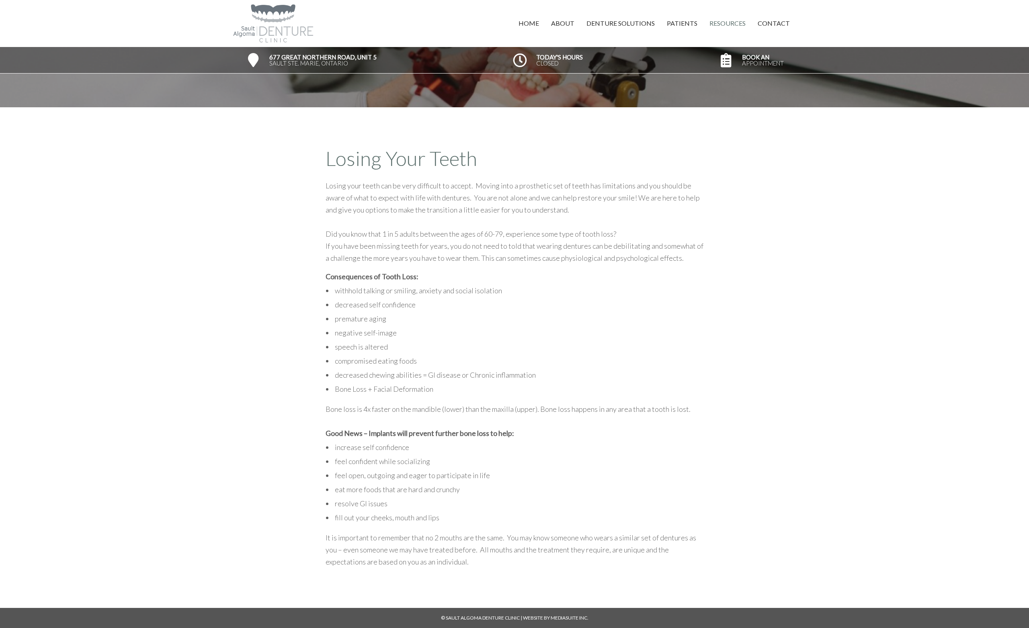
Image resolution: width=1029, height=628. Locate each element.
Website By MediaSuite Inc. (555, 618)
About (562, 23)
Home (529, 23)
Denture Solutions (620, 23)
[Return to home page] (372, 23)
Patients (682, 23)
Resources (727, 23)
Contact (774, 23)
